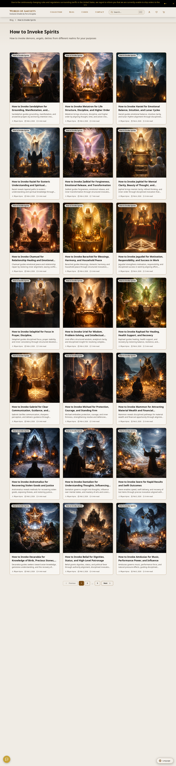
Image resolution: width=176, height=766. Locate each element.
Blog (71, 9)
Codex (84, 9)
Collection (56, 9)
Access (106, 2)
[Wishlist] (156, 9)
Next (105, 581)
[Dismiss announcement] (173, 2)
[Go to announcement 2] (116, 2)
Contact (99, 9)
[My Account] (149, 9)
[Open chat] (6, 759)
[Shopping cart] (163, 9)
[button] (165, 760)
